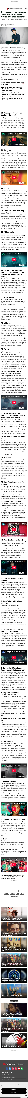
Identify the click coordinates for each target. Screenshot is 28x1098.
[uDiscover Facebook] (7, 1068)
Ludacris (13, 893)
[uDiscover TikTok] (16, 1068)
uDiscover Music (7, 1074)
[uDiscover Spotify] (22, 1068)
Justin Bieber (4, 47)
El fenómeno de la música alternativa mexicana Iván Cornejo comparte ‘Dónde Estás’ (13, 98)
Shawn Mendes (14, 896)
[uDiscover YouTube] (19, 1068)
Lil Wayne (6, 893)
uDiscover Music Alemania (9, 1080)
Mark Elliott (5, 25)
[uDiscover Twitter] (10, 1068)
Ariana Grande (7, 891)
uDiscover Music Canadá (9, 1077)
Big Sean (15, 891)
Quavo (22, 893)
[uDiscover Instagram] (13, 1068)
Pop (18, 893)
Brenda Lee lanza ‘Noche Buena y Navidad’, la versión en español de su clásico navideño (13, 88)
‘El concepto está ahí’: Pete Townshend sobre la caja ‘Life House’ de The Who (13, 93)
